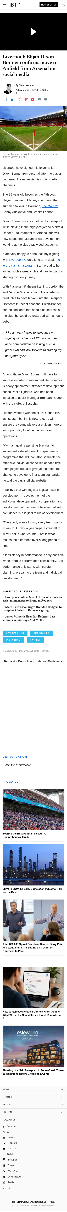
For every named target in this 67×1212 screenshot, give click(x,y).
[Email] (39, 99)
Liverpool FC (17, 259)
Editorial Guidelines (49, 661)
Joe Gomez (50, 206)
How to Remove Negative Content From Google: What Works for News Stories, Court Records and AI (32, 1015)
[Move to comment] (46, 99)
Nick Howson (26, 85)
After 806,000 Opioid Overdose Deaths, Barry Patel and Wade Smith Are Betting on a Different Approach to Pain (33, 947)
